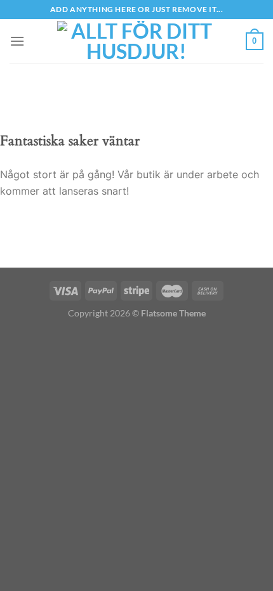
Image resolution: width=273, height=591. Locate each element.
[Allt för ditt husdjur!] (136, 41)
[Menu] (17, 40)
